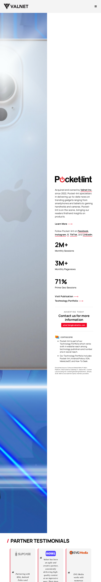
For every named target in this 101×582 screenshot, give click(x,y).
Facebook (83, 231)
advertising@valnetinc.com (74, 325)
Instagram (60, 234)
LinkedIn (87, 234)
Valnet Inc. (86, 189)
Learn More (61, 224)
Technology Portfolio (66, 301)
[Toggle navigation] (95, 6)
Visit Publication (64, 296)
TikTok (73, 234)
